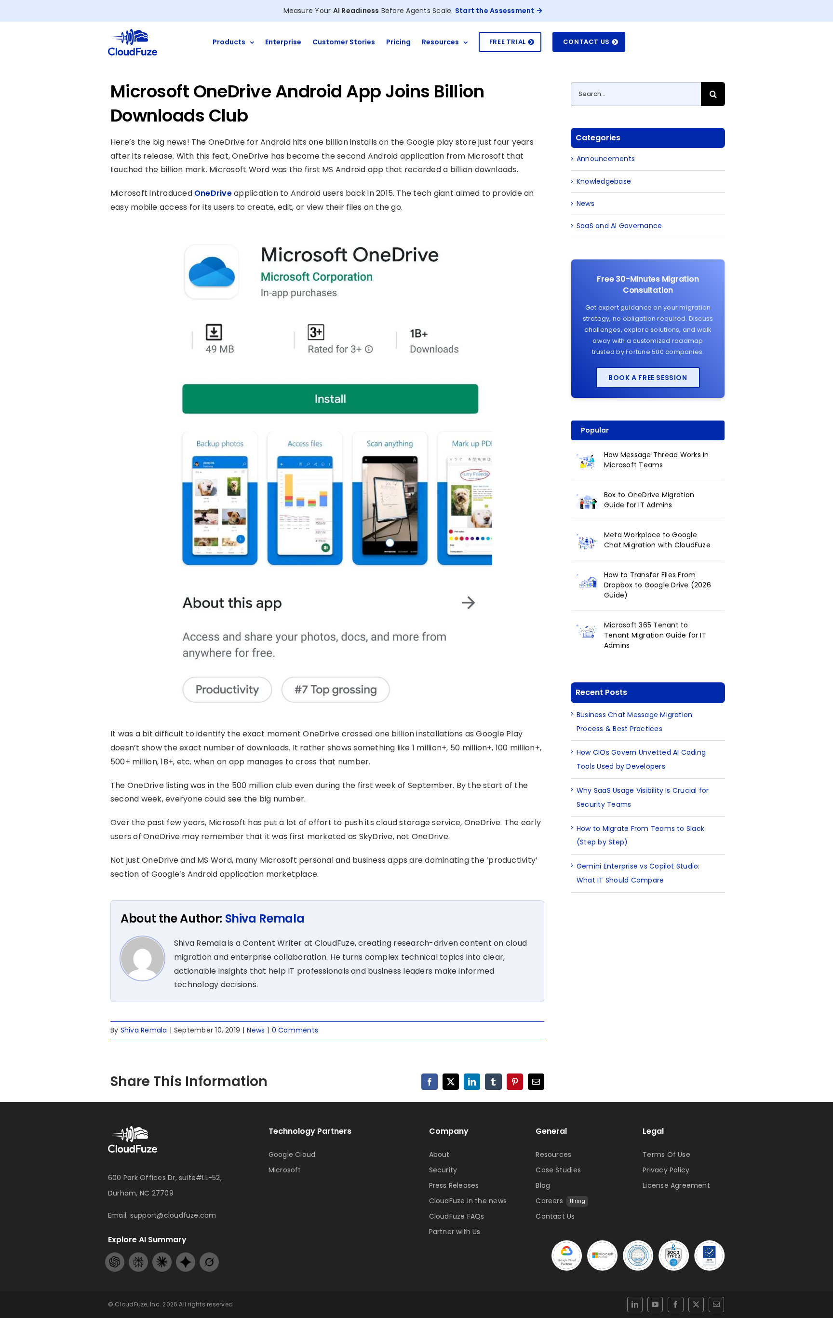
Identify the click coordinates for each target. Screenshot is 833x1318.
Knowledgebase (604, 181)
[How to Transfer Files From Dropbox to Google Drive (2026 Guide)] (587, 580)
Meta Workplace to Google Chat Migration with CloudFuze (657, 540)
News (256, 1030)
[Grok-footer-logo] (209, 1256)
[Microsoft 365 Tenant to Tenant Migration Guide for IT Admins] (587, 631)
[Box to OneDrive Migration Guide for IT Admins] (587, 500)
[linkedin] (635, 1304)
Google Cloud (292, 1154)
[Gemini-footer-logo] (185, 1256)
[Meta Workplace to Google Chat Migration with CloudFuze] (587, 540)
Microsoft (285, 1170)
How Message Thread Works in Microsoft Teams (656, 460)
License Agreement (676, 1185)
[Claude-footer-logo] (162, 1256)
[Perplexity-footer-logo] (138, 1256)
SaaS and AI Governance (619, 226)
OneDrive (213, 193)
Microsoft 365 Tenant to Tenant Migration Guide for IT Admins (655, 635)
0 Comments (295, 1030)
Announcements (606, 158)
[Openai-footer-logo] (114, 1256)
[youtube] (655, 1304)
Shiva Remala (265, 918)
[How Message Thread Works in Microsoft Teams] (587, 460)
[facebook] (675, 1304)
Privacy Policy (666, 1170)
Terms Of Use (666, 1154)
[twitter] (696, 1304)
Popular (595, 430)
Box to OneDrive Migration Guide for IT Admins (649, 500)
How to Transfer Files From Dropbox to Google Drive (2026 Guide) (657, 585)
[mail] (716, 1304)
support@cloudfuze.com (173, 1215)
